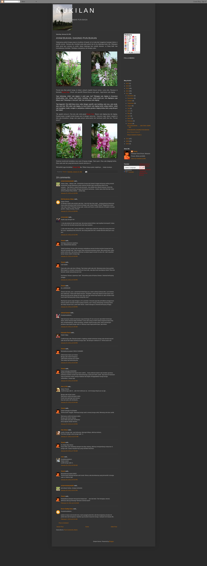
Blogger (111, 541)
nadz (62, 457)
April (128, 116)
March (129, 118)
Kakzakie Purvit (66, 332)
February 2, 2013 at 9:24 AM (69, 519)
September (130, 103)
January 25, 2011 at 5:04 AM (69, 402)
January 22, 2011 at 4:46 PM (69, 280)
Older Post (114, 527)
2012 (127, 91)
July (128, 108)
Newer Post (60, 527)
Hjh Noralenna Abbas (67, 199)
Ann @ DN (64, 386)
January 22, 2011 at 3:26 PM (69, 193)
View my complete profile (138, 158)
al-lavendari (64, 217)
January (130, 123)
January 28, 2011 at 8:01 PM (69, 490)
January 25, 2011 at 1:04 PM (69, 424)
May (128, 113)
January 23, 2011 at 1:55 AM (69, 327)
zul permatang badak (67, 181)
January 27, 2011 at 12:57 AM (69, 436)
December (130, 96)
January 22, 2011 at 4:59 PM (69, 307)
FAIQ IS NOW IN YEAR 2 (134, 135)
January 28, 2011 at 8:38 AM (69, 465)
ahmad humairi (65, 312)
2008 (127, 144)
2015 (127, 83)
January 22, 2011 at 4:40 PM (69, 256)
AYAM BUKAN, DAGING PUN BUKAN (138, 130)
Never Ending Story (67, 509)
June (129, 111)
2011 (127, 93)
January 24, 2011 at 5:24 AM (69, 363)
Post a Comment (63, 523)
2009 (127, 141)
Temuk (63, 240)
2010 (127, 138)
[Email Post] (86, 171)
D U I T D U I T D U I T (133, 132)
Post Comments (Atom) (71, 530)
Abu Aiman (64, 430)
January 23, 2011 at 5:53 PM (69, 343)
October (129, 101)
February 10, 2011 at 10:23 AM (70, 503)
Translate (131, 172)
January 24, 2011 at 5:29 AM (69, 381)
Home (87, 527)
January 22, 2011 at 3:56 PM (69, 211)
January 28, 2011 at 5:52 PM (69, 479)
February (130, 121)
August (129, 106)
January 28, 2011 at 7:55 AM (69, 451)
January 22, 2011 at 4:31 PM (69, 235)
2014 (127, 86)
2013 (127, 88)
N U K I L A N (75, 10)
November (130, 98)
